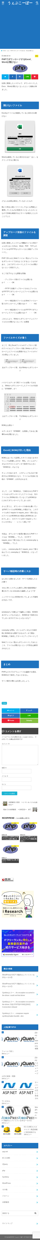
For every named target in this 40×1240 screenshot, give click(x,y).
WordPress (6, 1183)
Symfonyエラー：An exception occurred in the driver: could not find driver (18, 994)
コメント (6, 744)
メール (5, 776)
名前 (4, 768)
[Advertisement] (20, 27)
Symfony (5, 1177)
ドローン (5, 1196)
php (5, 703)
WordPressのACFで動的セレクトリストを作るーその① (18, 985)
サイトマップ (7, 1223)
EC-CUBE (6, 1158)
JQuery (5, 1164)
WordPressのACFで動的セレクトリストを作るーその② (18, 976)
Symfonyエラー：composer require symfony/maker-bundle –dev (15, 1014)
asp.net (5, 1152)
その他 (4, 1189)
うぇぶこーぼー (20, 3)
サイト (4, 784)
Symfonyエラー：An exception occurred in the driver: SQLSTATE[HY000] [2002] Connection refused (18, 1004)
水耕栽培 (5, 1202)
